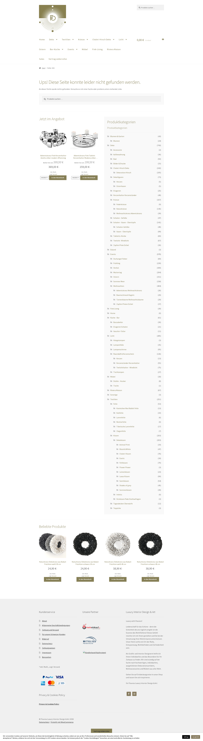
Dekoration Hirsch (123, 172)
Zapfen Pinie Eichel (121, 245)
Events (71, 49)
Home (42, 39)
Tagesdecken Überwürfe (123, 503)
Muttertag (117, 272)
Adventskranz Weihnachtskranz (129, 290)
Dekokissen (121, 440)
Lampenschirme (119, 349)
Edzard (113, 249)
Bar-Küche (55, 49)
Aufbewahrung (119, 154)
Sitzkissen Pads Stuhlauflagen (128, 499)
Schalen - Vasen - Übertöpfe (124, 222)
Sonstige (113, 395)
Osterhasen (121, 186)
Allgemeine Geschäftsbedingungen (56, 625)
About (44, 621)
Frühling (116, 263)
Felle (115, 404)
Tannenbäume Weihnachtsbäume (129, 299)
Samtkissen (124, 481)
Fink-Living (97, 49)
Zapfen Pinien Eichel (124, 304)
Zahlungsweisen (48, 648)
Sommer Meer (119, 281)
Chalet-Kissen (125, 454)
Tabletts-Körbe (119, 236)
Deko (51, 39)
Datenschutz (47, 643)
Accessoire (117, 150)
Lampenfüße (118, 345)
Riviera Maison (114, 49)
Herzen (119, 182)
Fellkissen (123, 463)
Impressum (46, 652)
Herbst (116, 268)
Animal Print (124, 445)
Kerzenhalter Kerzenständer (125, 195)
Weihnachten (118, 286)
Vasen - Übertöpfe (123, 231)
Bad (114, 159)
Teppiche (117, 508)
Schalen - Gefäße (120, 218)
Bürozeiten (46, 657)
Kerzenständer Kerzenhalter (128, 363)
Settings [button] (186, 737)
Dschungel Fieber (120, 259)
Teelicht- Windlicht (121, 240)
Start (43, 68)
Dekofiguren (118, 177)
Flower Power (125, 467)
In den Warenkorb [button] (57, 178)
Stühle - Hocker (119, 381)
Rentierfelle (121, 422)
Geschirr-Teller (119, 331)
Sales (41, 59)
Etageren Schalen (120, 327)
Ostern (42, 49)
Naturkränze (121, 209)
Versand (55, 174)
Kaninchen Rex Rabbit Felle (127, 408)
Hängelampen (119, 340)
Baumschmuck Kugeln (125, 295)
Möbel (85, 49)
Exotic (122, 458)
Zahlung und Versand (50, 630)
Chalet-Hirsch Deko (101, 39)
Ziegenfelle (121, 431)
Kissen (116, 435)
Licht (121, 39)
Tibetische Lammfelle (125, 426)
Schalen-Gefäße (122, 227)
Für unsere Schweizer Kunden (53, 634)
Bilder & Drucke (119, 163)
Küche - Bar (114, 317)
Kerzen (119, 358)
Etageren (117, 191)
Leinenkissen (124, 472)
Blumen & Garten (117, 136)
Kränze (81, 39)
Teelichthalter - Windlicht (126, 367)
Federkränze (121, 204)
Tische (116, 386)
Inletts (119, 494)
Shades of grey (125, 485)
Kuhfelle (119, 413)
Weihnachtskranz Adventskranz (129, 213)
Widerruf (45, 639)
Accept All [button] (196, 737)
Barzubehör (118, 322)
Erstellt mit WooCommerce (62, 722)
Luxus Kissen (124, 476)
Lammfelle (120, 417)
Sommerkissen (125, 490)
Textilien (66, 39)
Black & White (125, 449)
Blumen (116, 141)
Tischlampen (118, 372)
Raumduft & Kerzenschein (123, 354)
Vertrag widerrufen (58, 59)
